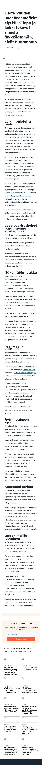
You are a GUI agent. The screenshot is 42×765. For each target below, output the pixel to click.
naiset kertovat (29, 370)
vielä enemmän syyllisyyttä (25, 373)
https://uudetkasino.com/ (20, 196)
